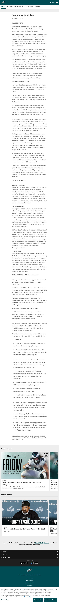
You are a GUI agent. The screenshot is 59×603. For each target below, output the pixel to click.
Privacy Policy (29, 577)
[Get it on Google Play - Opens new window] (34, 564)
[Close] (56, 589)
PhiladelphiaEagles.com (42, 543)
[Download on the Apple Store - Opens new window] (24, 563)
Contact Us (29, 585)
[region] (29, 595)
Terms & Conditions (29, 582)
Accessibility (29, 580)
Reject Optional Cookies (50, 599)
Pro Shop (52, 2)
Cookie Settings (5, 599)
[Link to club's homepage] (3, 2)
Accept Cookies (38, 599)
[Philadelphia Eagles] (29, 570)
